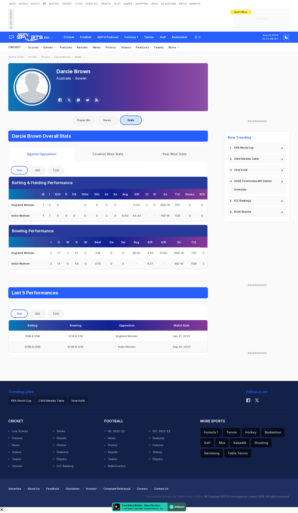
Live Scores (20, 431)
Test (19, 170)
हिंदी (44, 3)
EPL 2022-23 (161, 431)
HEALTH (106, 3)
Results (82, 47)
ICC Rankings (242, 200)
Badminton (179, 37)
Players (45, 56)
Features (142, 47)
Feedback (52, 488)
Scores (33, 47)
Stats (130, 120)
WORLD (23, 3)
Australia (63, 78)
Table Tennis (238, 453)
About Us (34, 488)
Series (48, 47)
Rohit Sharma (242, 211)
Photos (111, 47)
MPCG (183, 3)
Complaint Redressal (116, 488)
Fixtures (66, 47)
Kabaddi (239, 443)
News (97, 47)
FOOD (78, 3)
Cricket (69, 37)
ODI (37, 170)
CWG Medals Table (246, 158)
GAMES (127, 3)
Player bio (83, 120)
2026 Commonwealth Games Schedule (253, 185)
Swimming (211, 453)
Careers (142, 488)
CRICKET (67, 3)
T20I (56, 170)
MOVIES (54, 3)
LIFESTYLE (92, 3)
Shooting (261, 443)
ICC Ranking (65, 466)
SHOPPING (141, 3)
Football (85, 37)
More (173, 47)
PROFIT (35, 3)
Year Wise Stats (174, 154)
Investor (91, 488)
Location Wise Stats (108, 154)
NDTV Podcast (108, 37)
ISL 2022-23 (116, 431)
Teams (159, 47)
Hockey (251, 432)
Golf (163, 37)
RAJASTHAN (168, 3)
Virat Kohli (240, 170)
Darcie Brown (62, 56)
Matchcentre (116, 466)
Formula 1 (131, 37)
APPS (154, 3)
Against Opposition (41, 154)
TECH (117, 3)
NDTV (12, 3)
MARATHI (195, 3)
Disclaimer (73, 488)
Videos (126, 47)
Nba (222, 443)
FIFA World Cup (244, 147)
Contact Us (161, 488)
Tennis (149, 37)
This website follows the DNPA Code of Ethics (175, 496)
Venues (17, 466)
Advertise (14, 488)
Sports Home (16, 56)
